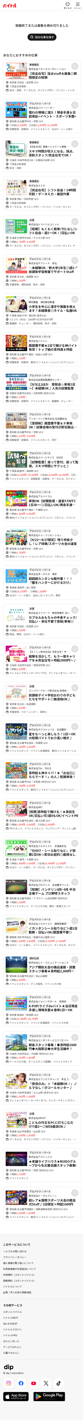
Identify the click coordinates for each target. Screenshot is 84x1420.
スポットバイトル (12, 1311)
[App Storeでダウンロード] (16, 1396)
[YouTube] (33, 1383)
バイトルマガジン (12, 1329)
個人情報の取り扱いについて (18, 1263)
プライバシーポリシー (15, 1257)
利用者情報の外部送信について (19, 1268)
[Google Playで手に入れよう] (49, 1396)
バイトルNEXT (10, 1317)
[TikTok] (58, 1383)
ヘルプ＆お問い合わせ (15, 1251)
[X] (46, 1383)
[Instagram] (8, 1383)
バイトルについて (12, 1286)
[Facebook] (21, 1383)
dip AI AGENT (10, 1323)
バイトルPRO (10, 1335)
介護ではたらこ (11, 1352)
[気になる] (74, 66)
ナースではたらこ (12, 1347)
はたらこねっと (11, 1341)
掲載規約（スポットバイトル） (19, 1280)
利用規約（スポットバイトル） (19, 1274)
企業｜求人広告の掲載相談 (17, 1292)
